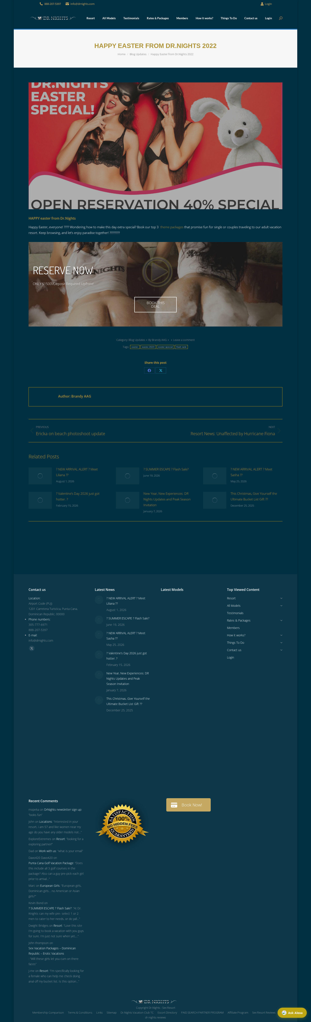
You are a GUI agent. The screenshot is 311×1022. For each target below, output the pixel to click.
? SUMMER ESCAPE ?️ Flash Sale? (166, 469)
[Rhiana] (169, 637)
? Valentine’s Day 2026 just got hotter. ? (77, 496)
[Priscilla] (201, 605)
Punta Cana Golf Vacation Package (51, 863)
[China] (201, 621)
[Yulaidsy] (185, 621)
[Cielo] (169, 718)
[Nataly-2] (169, 735)
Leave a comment (184, 340)
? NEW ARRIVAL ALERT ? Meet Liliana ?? (77, 472)
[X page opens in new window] (31, 648)
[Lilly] (201, 637)
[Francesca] (185, 702)
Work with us (47, 851)
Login (268, 4)
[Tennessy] (169, 605)
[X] (161, 370)
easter (135, 347)
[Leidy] (185, 637)
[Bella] (169, 702)
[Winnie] (169, 653)
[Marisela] (185, 784)
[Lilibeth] (169, 767)
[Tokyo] (185, 653)
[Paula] (185, 767)
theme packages (171, 227)
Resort (60, 839)
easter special (165, 347)
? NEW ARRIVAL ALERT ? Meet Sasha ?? (251, 472)
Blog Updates (137, 340)
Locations (45, 822)
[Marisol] (201, 751)
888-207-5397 (52, 4)
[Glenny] (185, 735)
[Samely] (169, 686)
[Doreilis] (201, 718)
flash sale (181, 347)
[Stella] (201, 702)
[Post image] (40, 475)
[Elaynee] (169, 621)
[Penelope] (185, 605)
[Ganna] (201, 686)
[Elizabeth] (169, 784)
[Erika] (185, 670)
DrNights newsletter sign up (62, 809)
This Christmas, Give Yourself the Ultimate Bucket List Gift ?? (254, 496)
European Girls (50, 886)
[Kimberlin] (201, 653)
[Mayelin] (169, 751)
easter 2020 (148, 347)
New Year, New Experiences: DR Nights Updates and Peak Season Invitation (167, 499)
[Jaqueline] (201, 767)
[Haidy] (201, 784)
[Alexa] (185, 718)
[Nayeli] (185, 686)
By (157, 340)
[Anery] (169, 670)
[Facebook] (149, 370)
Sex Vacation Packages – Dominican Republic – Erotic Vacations (52, 950)
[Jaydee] (185, 751)
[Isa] (201, 735)
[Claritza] (201, 670)
